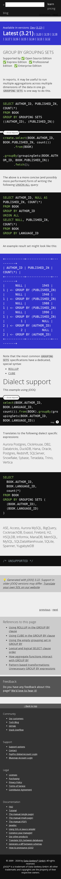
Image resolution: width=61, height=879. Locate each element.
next (55, 609)
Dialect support (27, 381)
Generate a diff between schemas (25, 844)
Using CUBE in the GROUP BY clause (32, 635)
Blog (5, 13)
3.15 (23, 39)
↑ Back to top (30, 706)
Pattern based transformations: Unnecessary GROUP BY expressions (32, 666)
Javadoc (13, 825)
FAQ (11, 806)
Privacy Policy (15, 782)
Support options (17, 746)
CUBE (11, 373)
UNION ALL (23, 185)
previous (44, 609)
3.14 (31, 39)
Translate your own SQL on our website (29, 585)
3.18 (54, 34)
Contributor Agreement (20, 789)
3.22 (39, 27)
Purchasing (14, 778)
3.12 (47, 39)
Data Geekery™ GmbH (34, 860)
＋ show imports (11, 133)
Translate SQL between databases (26, 840)
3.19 (46, 34)
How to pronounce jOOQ (21, 847)
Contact (13, 750)
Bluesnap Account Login (21, 757)
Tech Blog (14, 722)
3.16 (15, 39)
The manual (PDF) (18, 821)
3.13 (39, 39)
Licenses (13, 774)
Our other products (18, 836)
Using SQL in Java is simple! (22, 829)
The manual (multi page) (21, 817)
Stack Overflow (16, 729)
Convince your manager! (20, 832)
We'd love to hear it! (24, 690)
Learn (50, 4)
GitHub (12, 726)
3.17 (7, 39)
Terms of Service (17, 786)
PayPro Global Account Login (23, 754)
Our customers (16, 718)
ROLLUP (13, 369)
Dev (32, 27)
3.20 (38, 34)
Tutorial (13, 810)
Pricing (51, 8)
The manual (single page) (21, 814)
